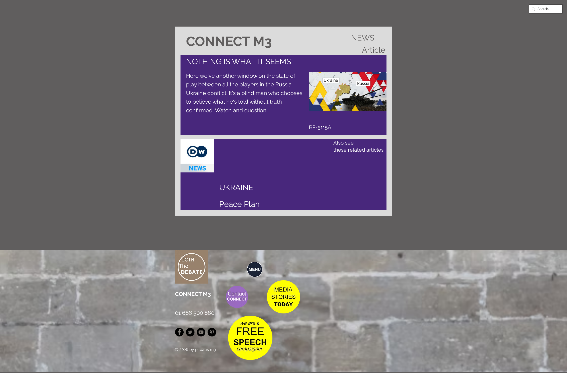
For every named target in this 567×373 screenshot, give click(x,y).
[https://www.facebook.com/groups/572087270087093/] (179, 332)
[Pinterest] (212, 332)
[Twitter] (190, 332)
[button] (254, 269)
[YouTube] (201, 332)
